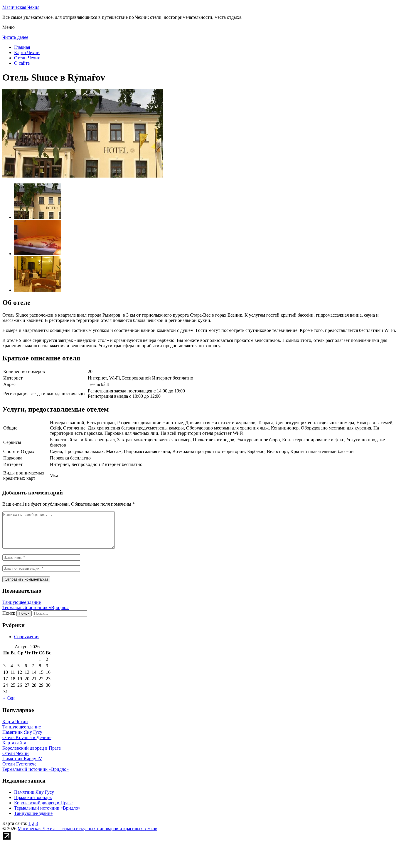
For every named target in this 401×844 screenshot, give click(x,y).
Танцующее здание (21, 602)
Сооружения (26, 636)
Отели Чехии (27, 57)
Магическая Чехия (20, 7)
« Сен (9, 698)
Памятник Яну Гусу (34, 792)
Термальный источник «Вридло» (35, 607)
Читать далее (15, 37)
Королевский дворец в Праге (43, 802)
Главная (22, 47)
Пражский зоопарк (33, 797)
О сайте (22, 63)
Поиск (8, 613)
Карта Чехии (27, 52)
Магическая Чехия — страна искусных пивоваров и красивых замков (87, 828)
